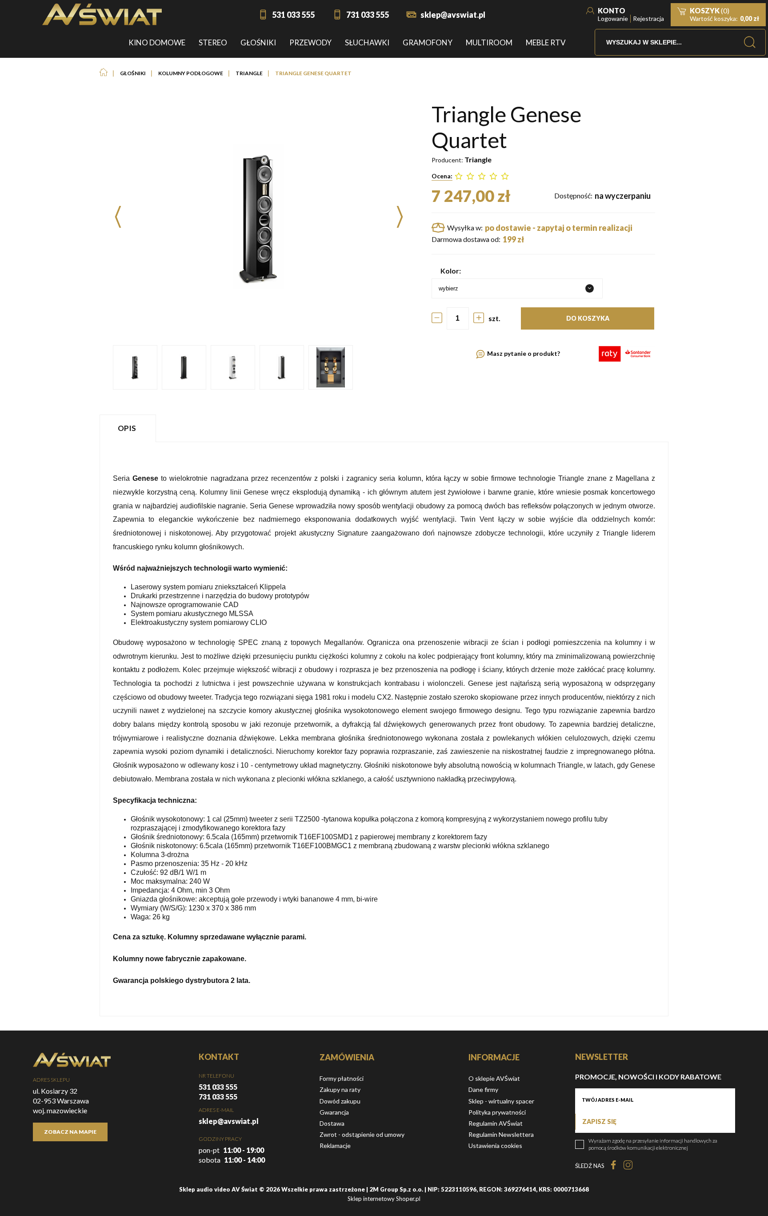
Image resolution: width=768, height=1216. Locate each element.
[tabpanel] (384, 729)
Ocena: (442, 176)
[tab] (129, 428)
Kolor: (450, 270)
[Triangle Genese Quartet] (135, 367)
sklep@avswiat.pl (452, 14)
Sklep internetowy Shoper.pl (384, 1198)
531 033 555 (293, 14)
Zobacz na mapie (70, 1131)
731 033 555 (367, 14)
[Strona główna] (102, 14)
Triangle (478, 159)
